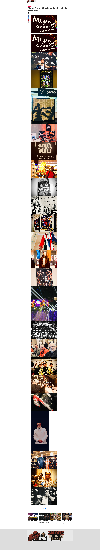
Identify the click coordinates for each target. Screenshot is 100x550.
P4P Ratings (43, 2)
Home (30, 2)
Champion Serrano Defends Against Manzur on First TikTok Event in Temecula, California (33, 521)
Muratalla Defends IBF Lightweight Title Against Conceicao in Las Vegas (67, 521)
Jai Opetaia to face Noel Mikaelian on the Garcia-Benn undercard (44, 521)
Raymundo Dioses (33, 13)
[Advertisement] (68, 27)
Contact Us (51, 2)
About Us (46, 2)
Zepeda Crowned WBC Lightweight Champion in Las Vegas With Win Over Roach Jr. (55, 521)
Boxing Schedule (37, 2)
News (33, 2)
